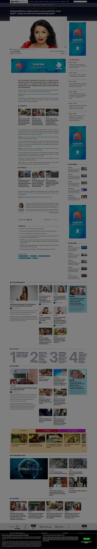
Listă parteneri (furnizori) (46, 541)
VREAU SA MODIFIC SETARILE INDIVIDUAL (86, 542)
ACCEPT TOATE (86, 538)
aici (8, 544)
